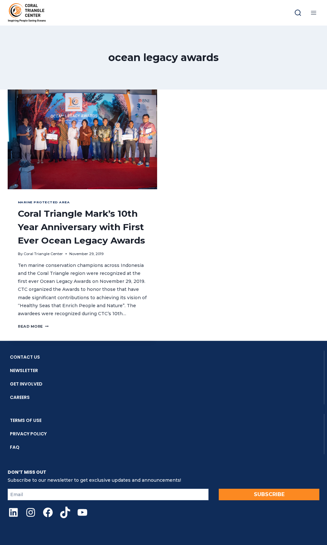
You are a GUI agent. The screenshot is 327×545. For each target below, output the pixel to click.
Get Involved (26, 384)
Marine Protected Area (44, 202)
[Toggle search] (298, 12)
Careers (20, 397)
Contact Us (25, 357)
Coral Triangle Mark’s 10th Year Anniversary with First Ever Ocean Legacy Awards (81, 227)
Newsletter (24, 370)
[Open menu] (313, 13)
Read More (33, 326)
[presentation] (82, 139)
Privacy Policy (28, 434)
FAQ (14, 447)
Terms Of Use (26, 420)
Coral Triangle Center (43, 254)
